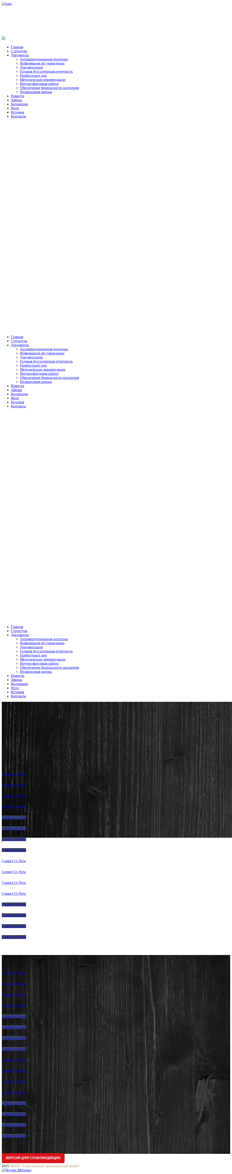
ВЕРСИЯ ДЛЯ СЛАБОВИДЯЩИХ (33, 1158)
